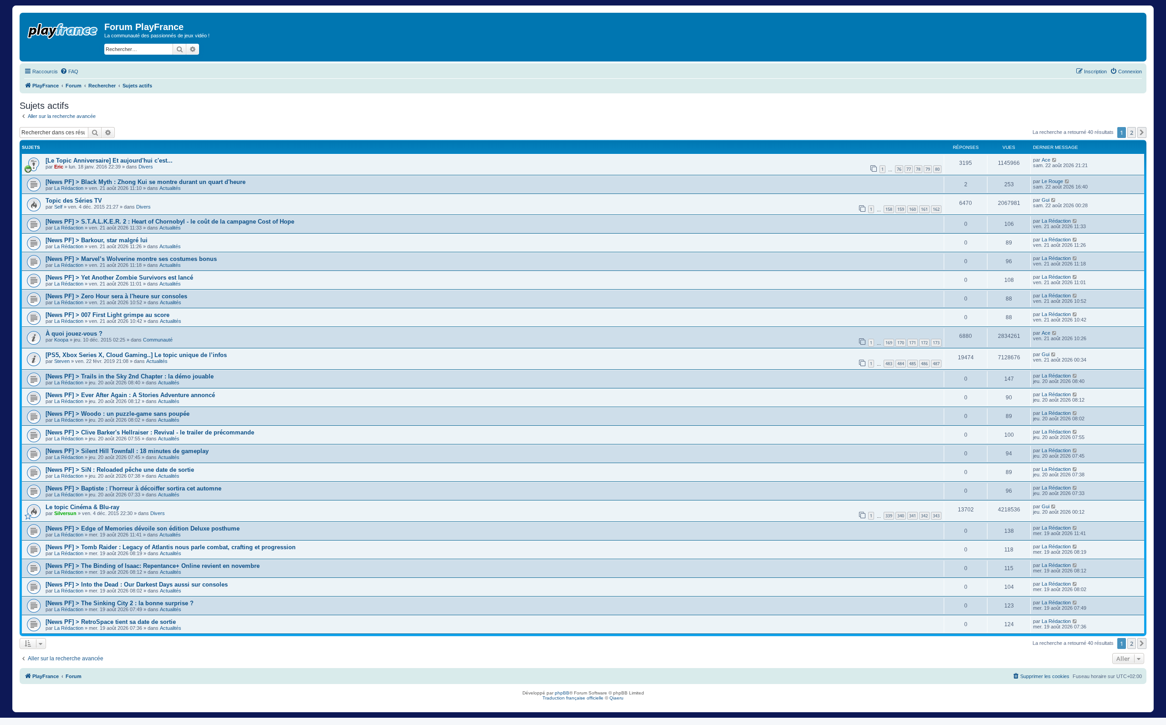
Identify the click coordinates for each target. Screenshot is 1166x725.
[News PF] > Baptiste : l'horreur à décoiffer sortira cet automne (133, 488)
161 (924, 209)
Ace (1046, 160)
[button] (1141, 132)
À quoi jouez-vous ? (74, 333)
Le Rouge (1052, 181)
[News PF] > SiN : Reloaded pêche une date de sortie (120, 469)
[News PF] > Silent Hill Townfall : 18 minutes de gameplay (127, 451)
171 (912, 343)
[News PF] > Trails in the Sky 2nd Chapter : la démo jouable (130, 376)
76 (899, 169)
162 (936, 209)
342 (924, 516)
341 (912, 516)
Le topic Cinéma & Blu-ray (82, 507)
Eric (58, 166)
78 (918, 169)
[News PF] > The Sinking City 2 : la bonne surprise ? (120, 603)
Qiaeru (616, 697)
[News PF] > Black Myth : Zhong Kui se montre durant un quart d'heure (145, 182)
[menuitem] (69, 71)
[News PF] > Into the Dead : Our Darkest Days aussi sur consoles (137, 584)
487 (936, 364)
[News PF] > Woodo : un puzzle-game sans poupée (117, 413)
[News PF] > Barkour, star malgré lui (97, 240)
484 (900, 364)
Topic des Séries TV (74, 200)
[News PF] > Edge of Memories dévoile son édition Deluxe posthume (143, 528)
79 (928, 169)
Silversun (65, 513)
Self (58, 206)
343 (936, 516)
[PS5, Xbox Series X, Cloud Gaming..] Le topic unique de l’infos (136, 355)
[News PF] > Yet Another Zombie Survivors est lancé (119, 277)
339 (888, 516)
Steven (62, 361)
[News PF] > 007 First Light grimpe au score (107, 314)
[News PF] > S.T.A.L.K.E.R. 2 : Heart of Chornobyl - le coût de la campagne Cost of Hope (170, 221)
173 (936, 343)
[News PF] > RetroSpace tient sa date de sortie (111, 621)
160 (912, 209)
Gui (1045, 200)
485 (912, 364)
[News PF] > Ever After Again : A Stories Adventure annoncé (130, 395)
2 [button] (1131, 132)
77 (908, 169)
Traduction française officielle (572, 697)
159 (900, 209)
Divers (145, 166)
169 (888, 343)
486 (924, 364)
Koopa (61, 339)
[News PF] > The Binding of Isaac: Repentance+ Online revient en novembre (153, 565)
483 (888, 364)
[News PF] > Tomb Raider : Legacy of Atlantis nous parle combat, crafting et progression (171, 547)
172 (924, 343)
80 (937, 169)
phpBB (562, 692)
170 (900, 343)
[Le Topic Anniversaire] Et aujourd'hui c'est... (109, 160)
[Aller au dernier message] (1055, 160)
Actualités (170, 188)
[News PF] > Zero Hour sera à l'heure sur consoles (116, 296)
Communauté (158, 339)
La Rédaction (68, 188)
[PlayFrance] (63, 29)
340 (900, 516)
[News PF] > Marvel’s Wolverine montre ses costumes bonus (131, 258)
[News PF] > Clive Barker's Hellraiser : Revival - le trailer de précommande (150, 432)
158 (888, 209)
